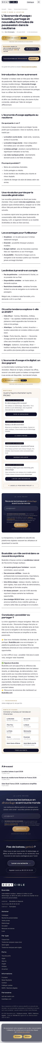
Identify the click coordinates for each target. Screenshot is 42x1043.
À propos (5, 977)
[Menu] (38, 2)
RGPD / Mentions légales (9, 988)
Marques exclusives (8, 928)
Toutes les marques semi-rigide (12, 947)
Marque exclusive (21, 457)
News (10, 9)
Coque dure (5, 939)
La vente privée (21, 435)
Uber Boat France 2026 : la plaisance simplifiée (19, 784)
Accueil (4, 9)
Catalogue (30, 2)
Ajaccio (4, 961)
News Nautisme (7, 980)
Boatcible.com (14, 642)
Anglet (4, 964)
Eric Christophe (9, 32)
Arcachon (5, 969)
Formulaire (12, 906)
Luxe (3, 931)
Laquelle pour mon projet (21, 485)
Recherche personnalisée (10, 918)
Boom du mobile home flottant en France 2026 (19, 778)
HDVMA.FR (16, 1015)
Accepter (18, 1036)
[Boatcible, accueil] (10, 2)
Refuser (27, 1036)
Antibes (4, 966)
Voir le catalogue (20, 414)
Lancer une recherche (21, 478)
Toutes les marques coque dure (12, 942)
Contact (4, 982)
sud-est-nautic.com (8, 996)
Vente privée (6, 920)
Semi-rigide (5, 945)
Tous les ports (21, 750)
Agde (3, 958)
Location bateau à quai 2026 (12, 771)
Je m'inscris (20, 525)
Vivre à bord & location (20, 9)
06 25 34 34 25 (14, 904)
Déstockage (5, 923)
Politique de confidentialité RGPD (11, 823)
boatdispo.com (6, 999)
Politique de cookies (23, 1032)
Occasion (5, 926)
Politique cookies (7, 985)
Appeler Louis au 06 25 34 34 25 (21, 870)
